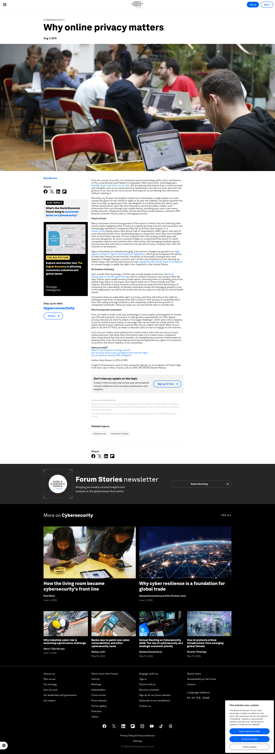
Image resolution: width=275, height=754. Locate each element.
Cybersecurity (54, 20)
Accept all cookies (249, 739)
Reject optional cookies (249, 731)
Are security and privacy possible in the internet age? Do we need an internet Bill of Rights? (119, 354)
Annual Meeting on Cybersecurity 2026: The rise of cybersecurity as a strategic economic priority (161, 643)
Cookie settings (250, 747)
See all (226, 515)
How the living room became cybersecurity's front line (74, 586)
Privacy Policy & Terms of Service (137, 735)
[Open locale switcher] (4, 745)
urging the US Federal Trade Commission (160, 261)
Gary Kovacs (50, 178)
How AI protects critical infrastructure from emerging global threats (205, 643)
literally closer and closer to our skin (110, 185)
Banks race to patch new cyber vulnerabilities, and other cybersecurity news (110, 643)
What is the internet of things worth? (110, 350)
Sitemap (137, 741)
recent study (98, 231)
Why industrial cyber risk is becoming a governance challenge (65, 641)
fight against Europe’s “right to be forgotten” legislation (135, 252)
